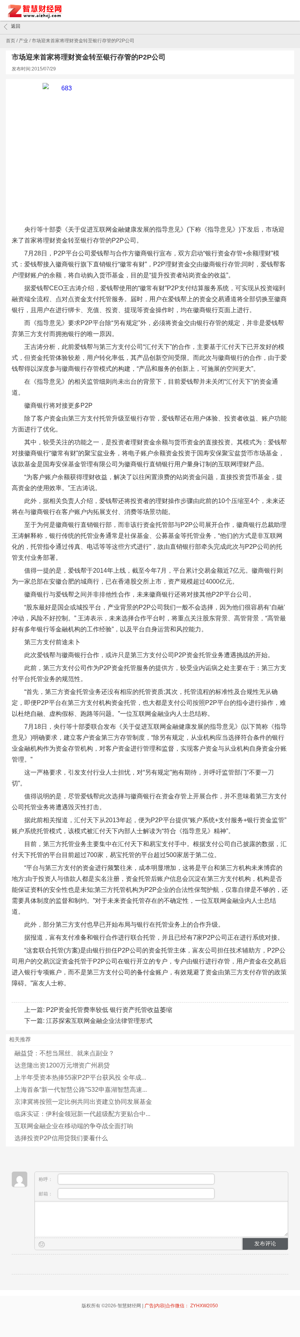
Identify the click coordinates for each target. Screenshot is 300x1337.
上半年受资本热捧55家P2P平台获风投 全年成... (80, 1077)
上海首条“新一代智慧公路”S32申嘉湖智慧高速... (80, 1089)
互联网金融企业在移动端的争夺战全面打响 (73, 1126)
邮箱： (46, 1194)
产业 (23, 40)
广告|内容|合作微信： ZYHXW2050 (181, 1305)
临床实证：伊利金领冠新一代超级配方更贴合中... (82, 1114)
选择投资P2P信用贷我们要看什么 (61, 1138)
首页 (10, 40)
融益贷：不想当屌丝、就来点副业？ (64, 1053)
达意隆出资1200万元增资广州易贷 (62, 1065)
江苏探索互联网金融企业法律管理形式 (99, 1020)
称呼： (46, 1179)
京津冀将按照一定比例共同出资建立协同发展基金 (83, 1101)
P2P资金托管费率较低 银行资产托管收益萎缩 (109, 1009)
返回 (15, 26)
